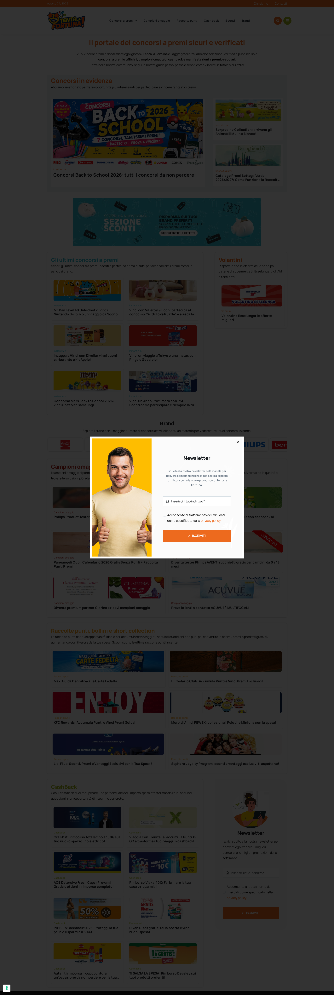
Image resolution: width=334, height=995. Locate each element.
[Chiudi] (237, 442)
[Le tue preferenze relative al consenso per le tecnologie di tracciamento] (6, 988)
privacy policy (211, 520)
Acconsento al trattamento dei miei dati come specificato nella (196, 518)
